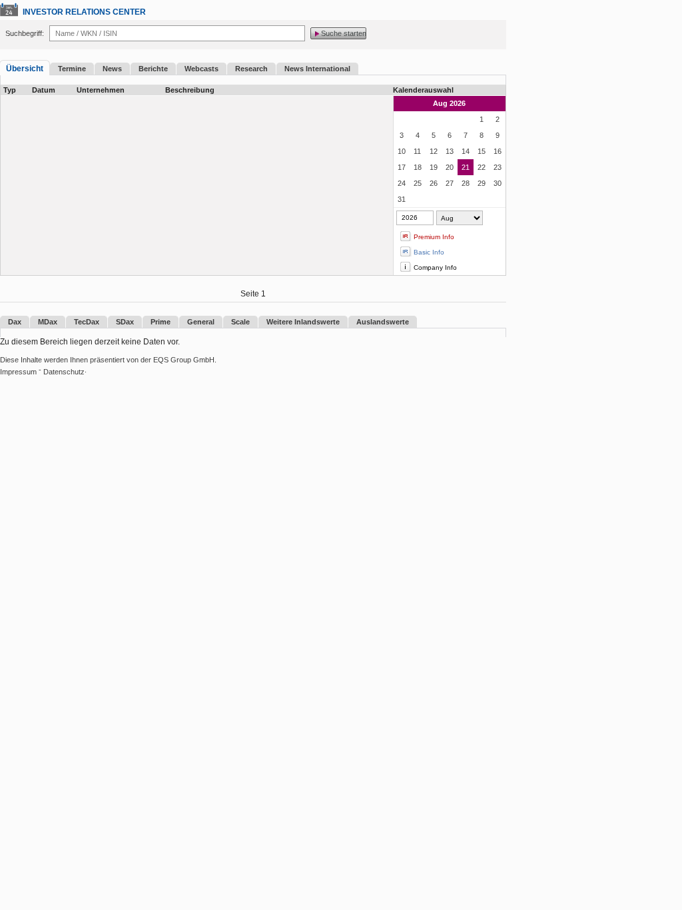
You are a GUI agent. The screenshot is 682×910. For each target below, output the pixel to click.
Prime (160, 322)
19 (434, 167)
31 (402, 199)
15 (482, 151)
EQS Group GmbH (183, 360)
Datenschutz (64, 372)
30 (498, 183)
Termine (72, 69)
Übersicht (24, 68)
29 (482, 183)
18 (418, 167)
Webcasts (201, 69)
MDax (47, 322)
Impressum (18, 372)
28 (466, 183)
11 (417, 151)
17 (402, 167)
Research (251, 69)
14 (466, 151)
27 (450, 183)
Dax (14, 322)
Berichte (153, 69)
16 (498, 151)
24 (402, 183)
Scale (240, 322)
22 (482, 167)
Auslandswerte (382, 322)
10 (402, 151)
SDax (125, 322)
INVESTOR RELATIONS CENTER (84, 12)
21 (466, 167)
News (112, 69)
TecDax (86, 322)
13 (450, 151)
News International (317, 69)
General (200, 322)
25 (418, 183)
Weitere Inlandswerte (303, 322)
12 (434, 151)
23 (498, 167)
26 (434, 183)
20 (450, 167)
